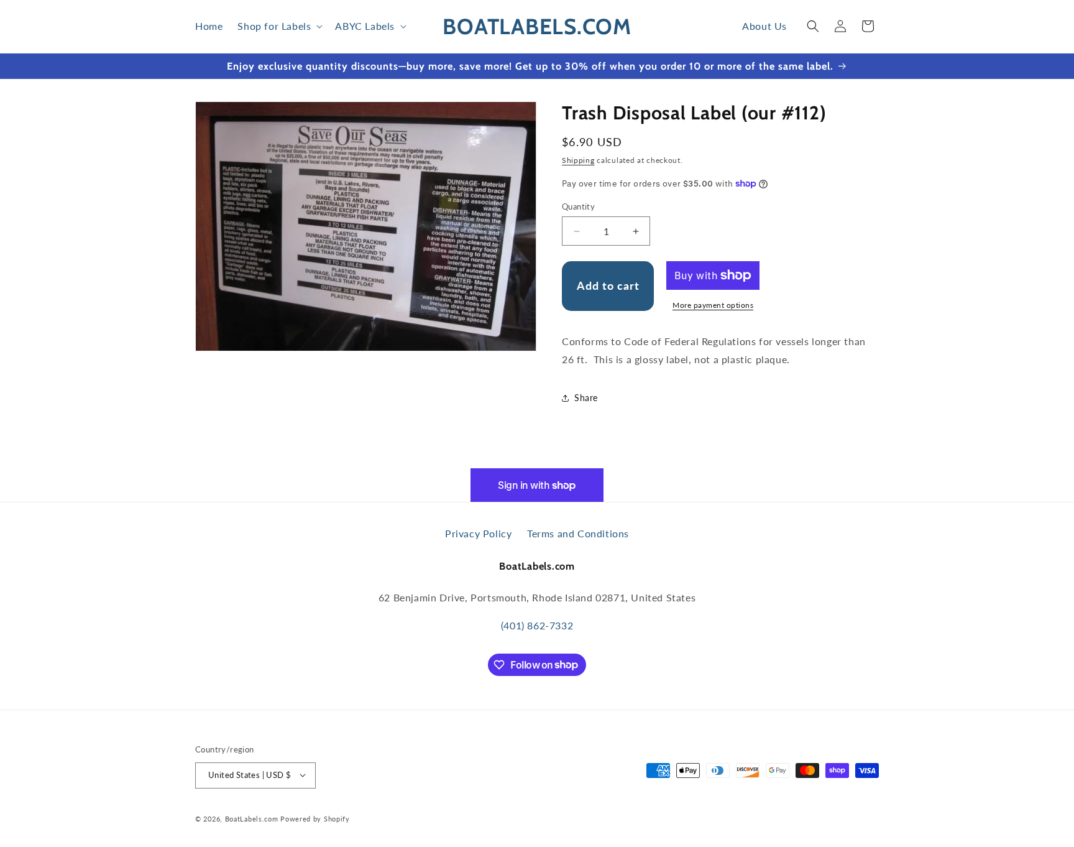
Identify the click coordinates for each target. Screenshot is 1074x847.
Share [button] (586, 397)
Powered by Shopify (315, 818)
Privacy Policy (480, 533)
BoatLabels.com (251, 818)
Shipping (578, 160)
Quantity (578, 206)
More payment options (712, 305)
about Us (764, 26)
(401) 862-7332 (537, 625)
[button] (279, 26)
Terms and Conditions (578, 533)
